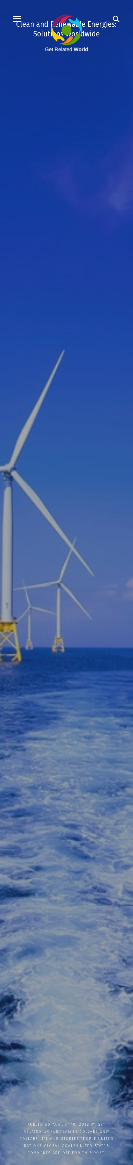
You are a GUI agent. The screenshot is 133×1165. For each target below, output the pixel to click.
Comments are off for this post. (66, 1153)
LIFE (44, 1139)
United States (93, 1146)
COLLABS (88, 1132)
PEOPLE (88, 1139)
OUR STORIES (64, 1139)
